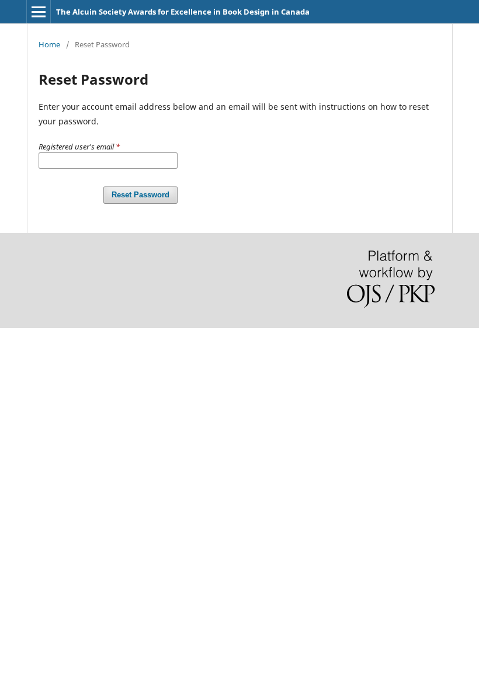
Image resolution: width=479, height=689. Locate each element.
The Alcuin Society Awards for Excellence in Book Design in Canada (183, 11)
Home (49, 44)
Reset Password (140, 194)
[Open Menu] (38, 11)
